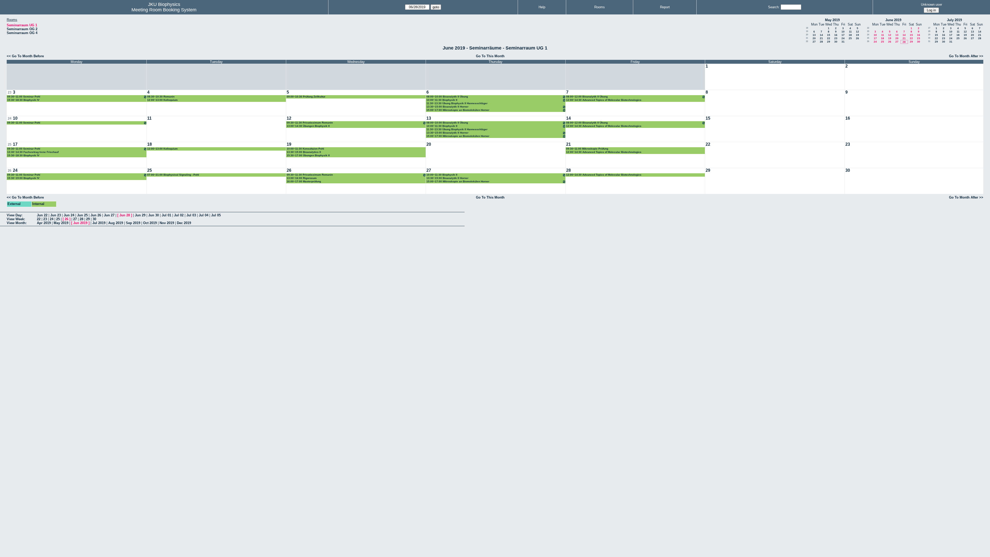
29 (828, 41)
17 (843, 35)
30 (835, 41)
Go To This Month (490, 56)
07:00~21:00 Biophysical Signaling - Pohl (173, 174)
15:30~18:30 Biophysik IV (23, 100)
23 (835, 38)
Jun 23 (55, 215)
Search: (774, 7)
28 (821, 41)
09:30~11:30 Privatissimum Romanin (310, 122)
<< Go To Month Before (25, 56)
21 (807, 38)
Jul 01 (166, 215)
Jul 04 (203, 215)
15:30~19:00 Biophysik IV (23, 178)
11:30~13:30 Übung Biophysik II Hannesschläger (457, 103)
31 (843, 41)
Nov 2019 (167, 223)
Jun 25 (82, 215)
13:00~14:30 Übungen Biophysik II (308, 126)
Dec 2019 (184, 223)
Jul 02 (179, 215)
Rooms (599, 7)
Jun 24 (69, 215)
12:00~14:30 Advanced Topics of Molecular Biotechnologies (603, 100)
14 (821, 35)
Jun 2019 (80, 223)
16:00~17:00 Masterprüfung (304, 181)
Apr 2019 (44, 223)
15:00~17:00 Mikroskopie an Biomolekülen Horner (457, 110)
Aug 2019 (115, 223)
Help (542, 7)
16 (835, 35)
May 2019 (832, 20)
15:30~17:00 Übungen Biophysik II (308, 155)
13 (814, 35)
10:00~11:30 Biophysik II (441, 100)
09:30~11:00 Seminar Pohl (23, 96)
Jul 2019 (98, 223)
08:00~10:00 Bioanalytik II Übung (447, 96)
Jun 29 (140, 215)
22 (828, 38)
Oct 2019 (150, 223)
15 (828, 35)
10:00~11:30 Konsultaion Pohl (305, 148)
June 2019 (893, 20)
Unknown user (931, 4)
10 (843, 31)
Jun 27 (109, 215)
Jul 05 (216, 215)
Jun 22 (42, 215)
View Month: (17, 223)
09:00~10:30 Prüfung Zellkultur (306, 96)
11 (850, 31)
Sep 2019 (133, 223)
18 (807, 28)
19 (807, 31)
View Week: (16, 219)
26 (857, 38)
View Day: (14, 215)
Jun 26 (95, 215)
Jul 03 (191, 215)
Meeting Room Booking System (163, 9)
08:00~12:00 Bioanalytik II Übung (587, 96)
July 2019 (954, 20)
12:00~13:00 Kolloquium (162, 100)
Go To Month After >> (966, 56)
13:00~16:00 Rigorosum (302, 178)
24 (843, 38)
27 (814, 41)
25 (850, 38)
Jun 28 (124, 215)
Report (665, 7)
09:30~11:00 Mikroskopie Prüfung (587, 148)
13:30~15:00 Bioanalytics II (304, 152)
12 (857, 31)
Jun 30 (153, 215)
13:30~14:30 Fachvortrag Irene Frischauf (33, 152)
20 (807, 35)
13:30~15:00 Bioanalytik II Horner (447, 106)
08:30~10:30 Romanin (161, 96)
